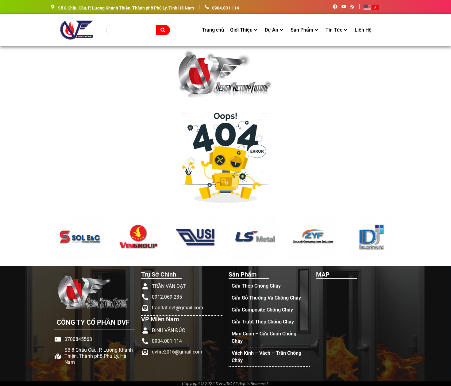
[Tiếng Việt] (376, 7)
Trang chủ (213, 30)
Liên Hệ (363, 30)
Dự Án (271, 30)
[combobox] (131, 30)
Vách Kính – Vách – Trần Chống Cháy (266, 356)
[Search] (163, 30)
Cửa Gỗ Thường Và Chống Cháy (266, 298)
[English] (368, 7)
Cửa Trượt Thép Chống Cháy (263, 322)
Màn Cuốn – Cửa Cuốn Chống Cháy (264, 337)
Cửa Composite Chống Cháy (262, 310)
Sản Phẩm (302, 30)
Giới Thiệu (241, 30)
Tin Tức (334, 30)
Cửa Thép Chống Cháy (256, 286)
